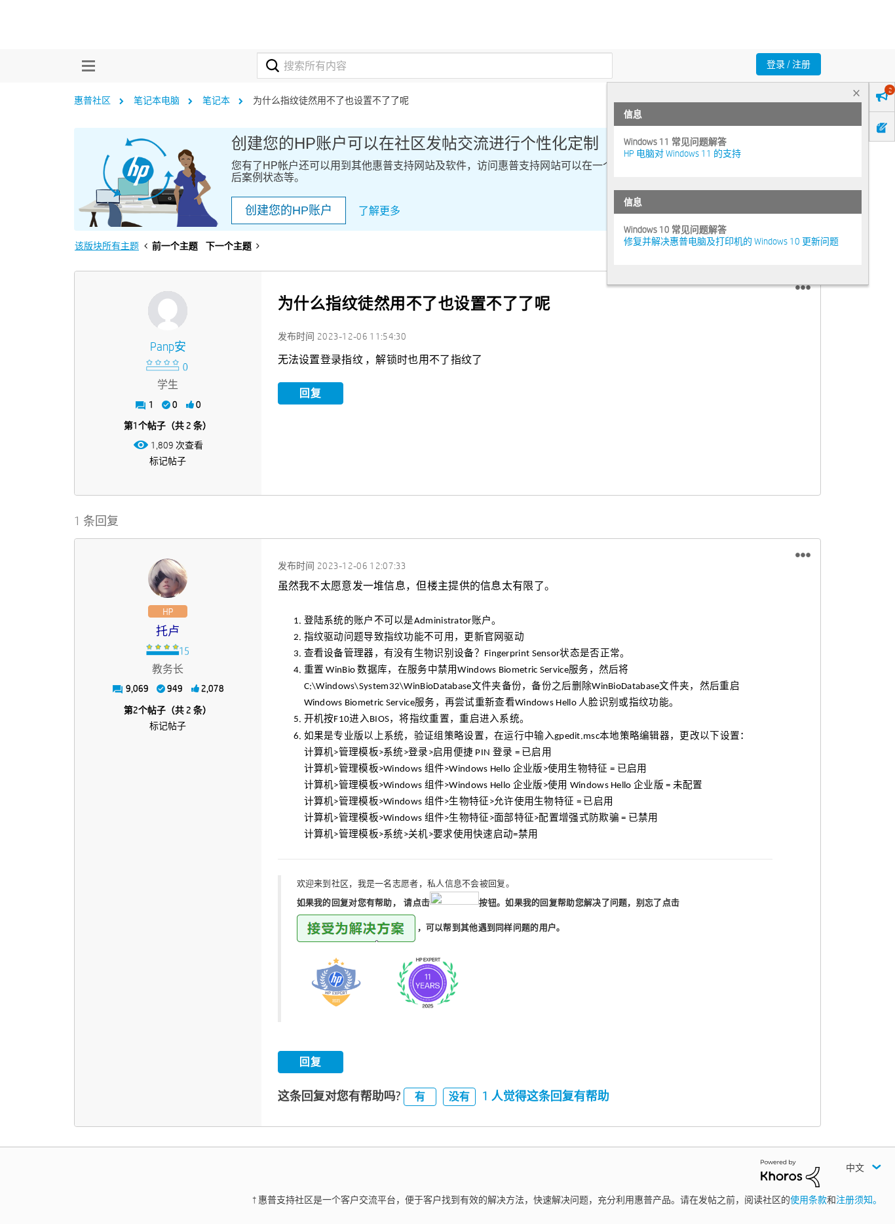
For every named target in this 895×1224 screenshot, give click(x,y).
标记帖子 (167, 461)
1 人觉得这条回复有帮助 (545, 1095)
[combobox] (435, 65)
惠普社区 (92, 100)
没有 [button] (459, 1096)
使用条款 (808, 1200)
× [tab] (856, 93)
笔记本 (216, 100)
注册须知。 (859, 1200)
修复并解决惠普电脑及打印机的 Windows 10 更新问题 (731, 241)
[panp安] (167, 310)
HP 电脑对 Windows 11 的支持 (682, 153)
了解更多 (379, 210)
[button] (802, 287)
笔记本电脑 (157, 100)
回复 (310, 393)
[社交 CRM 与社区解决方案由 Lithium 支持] (790, 1173)
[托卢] (167, 578)
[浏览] (85, 65)
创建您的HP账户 (288, 210)
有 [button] (420, 1096)
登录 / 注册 (788, 64)
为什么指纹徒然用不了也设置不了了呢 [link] (331, 100)
